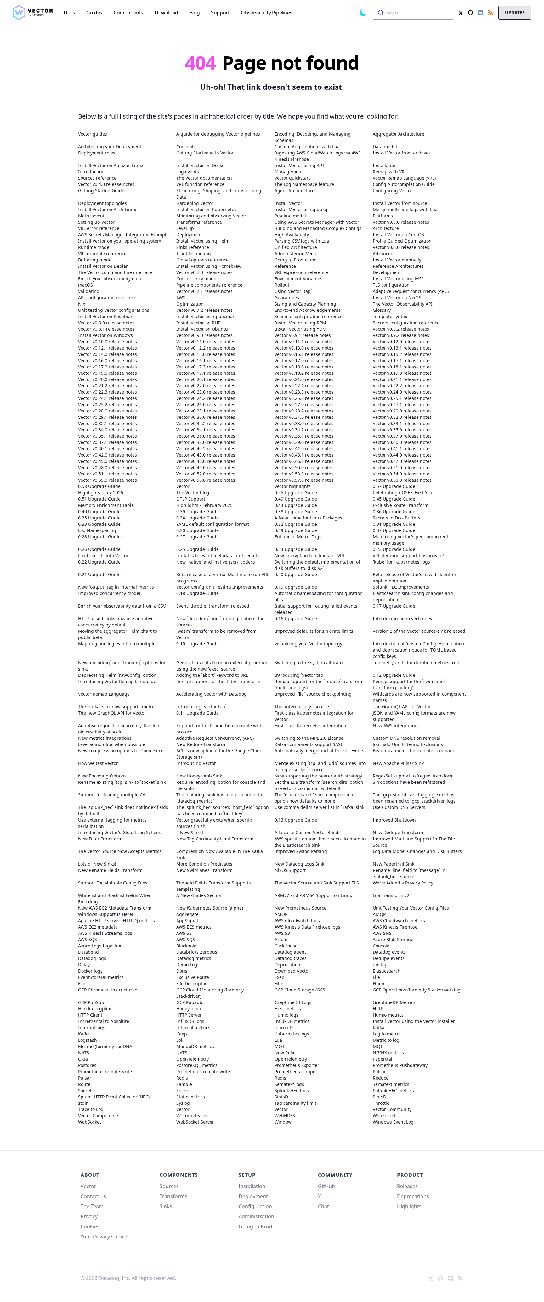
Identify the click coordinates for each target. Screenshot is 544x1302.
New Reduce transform (200, 744)
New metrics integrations (105, 738)
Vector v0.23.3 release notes (304, 392)
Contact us (93, 1196)
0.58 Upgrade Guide (99, 486)
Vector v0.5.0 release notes (401, 222)
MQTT (281, 1046)
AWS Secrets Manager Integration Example (123, 235)
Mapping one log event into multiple (117, 644)
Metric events (92, 216)
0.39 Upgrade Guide (197, 511)
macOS (85, 285)
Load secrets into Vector (103, 555)
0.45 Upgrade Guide (394, 499)
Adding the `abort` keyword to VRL (212, 675)
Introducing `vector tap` (300, 675)
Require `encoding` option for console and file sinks (220, 785)
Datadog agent (290, 952)
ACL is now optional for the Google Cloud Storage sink (219, 754)
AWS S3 (184, 933)
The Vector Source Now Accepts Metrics (120, 851)
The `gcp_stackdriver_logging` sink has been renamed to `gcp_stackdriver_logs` (415, 798)
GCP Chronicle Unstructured (108, 990)
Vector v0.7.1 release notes (204, 291)
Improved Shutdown (394, 820)
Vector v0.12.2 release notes (205, 348)
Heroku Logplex (94, 1009)
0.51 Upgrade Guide (99, 499)
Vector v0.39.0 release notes (304, 442)
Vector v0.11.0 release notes (205, 342)
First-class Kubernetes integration (310, 725)
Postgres (87, 1065)
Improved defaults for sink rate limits (314, 631)
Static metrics (190, 1097)
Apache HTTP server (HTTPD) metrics (116, 920)
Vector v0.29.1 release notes (107, 417)
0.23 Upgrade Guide (394, 549)
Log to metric (386, 1034)
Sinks (166, 1206)
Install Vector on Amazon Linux (110, 165)
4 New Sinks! (189, 832)
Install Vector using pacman (205, 316)
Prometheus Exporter (297, 1065)
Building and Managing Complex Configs (318, 228)
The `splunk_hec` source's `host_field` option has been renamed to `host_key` (222, 810)
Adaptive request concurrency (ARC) (411, 291)
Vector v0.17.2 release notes (107, 367)
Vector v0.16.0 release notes (107, 360)
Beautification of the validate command (414, 751)
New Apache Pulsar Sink (398, 763)
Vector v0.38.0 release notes (205, 442)
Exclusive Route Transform (400, 505)
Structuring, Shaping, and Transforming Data (218, 194)
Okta (83, 1059)
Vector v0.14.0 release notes (107, 354)
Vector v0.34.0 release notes (107, 430)
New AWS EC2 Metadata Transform (114, 908)
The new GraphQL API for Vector (112, 713)
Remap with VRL (390, 172)
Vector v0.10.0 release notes (107, 342)
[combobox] (413, 13)
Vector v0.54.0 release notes (402, 474)
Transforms (173, 1196)
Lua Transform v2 (391, 895)
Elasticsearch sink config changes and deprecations (413, 596)
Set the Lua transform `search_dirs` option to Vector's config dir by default (319, 785)
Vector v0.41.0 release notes (304, 449)
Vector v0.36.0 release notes (205, 436)
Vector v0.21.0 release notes (304, 379)
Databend (88, 952)
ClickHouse (286, 946)
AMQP (281, 914)
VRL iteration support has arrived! (408, 555)
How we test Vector (98, 763)
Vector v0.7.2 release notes (204, 310)
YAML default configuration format (212, 524)
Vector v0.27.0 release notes (304, 404)
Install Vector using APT (300, 165)
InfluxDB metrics (292, 1021)
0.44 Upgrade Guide (296, 505)
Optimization (190, 304)
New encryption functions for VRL (310, 555)
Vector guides (92, 134)
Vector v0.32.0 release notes (402, 417)
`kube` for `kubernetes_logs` (402, 562)
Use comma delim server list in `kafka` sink (319, 807)
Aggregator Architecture (398, 134)
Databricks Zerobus (196, 952)
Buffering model (95, 260)
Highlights (409, 1206)
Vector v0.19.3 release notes (402, 373)
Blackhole (186, 946)
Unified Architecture (296, 247)
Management (289, 172)
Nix (81, 304)
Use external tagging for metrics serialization (112, 823)
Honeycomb (188, 1009)
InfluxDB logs (190, 1021)
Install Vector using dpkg (301, 209)
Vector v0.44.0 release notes (402, 455)
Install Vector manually (397, 260)
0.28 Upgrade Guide (99, 537)
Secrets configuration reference (406, 323)
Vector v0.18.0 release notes (304, 367)
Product (410, 1174)
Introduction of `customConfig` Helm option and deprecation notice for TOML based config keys (418, 650)
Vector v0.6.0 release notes (401, 247)
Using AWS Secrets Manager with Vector (317, 222)
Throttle (381, 1103)
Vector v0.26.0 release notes (205, 404)
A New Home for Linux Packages (308, 518)
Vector (183, 486)
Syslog (183, 1103)
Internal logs (91, 1027)
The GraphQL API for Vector (402, 707)
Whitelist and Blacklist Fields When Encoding (115, 898)
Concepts (186, 146)
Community (335, 1174)
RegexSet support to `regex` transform (413, 776)
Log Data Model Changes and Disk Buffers (417, 851)
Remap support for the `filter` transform (218, 681)
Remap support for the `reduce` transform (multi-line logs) (319, 684)
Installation (385, 165)
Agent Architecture (294, 191)
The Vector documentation (204, 178)
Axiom (281, 939)
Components (179, 1174)
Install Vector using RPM (300, 323)
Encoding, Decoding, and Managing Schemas (313, 137)
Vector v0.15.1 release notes (304, 354)
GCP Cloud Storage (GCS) (300, 990)
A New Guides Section (199, 895)
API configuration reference (107, 297)
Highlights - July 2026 (100, 493)
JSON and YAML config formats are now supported (414, 716)
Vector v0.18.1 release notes (402, 367)
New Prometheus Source (300, 908)
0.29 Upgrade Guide (296, 530)
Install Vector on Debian (103, 266)
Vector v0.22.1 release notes (304, 386)
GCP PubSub (91, 1002)
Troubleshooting (193, 253)
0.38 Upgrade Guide (296, 511)
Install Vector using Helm (203, 241)
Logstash (87, 1040)
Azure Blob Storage (393, 939)
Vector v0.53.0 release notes (304, 474)
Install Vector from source (400, 203)
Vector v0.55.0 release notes (107, 480)
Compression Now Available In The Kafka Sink (219, 854)
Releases (407, 1186)
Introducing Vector (196, 763)
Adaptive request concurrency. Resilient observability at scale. (120, 728)
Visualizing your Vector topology (308, 644)
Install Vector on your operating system (119, 241)
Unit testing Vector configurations (113, 310)
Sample (184, 1084)
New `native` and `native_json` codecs (215, 562)
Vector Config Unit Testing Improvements (219, 587)
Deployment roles (96, 153)
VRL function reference (200, 184)
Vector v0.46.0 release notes (205, 461)
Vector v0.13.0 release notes (304, 348)
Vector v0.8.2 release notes (401, 329)
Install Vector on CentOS (398, 235)
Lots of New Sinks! (97, 864)
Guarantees (287, 297)
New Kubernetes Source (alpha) (209, 908)
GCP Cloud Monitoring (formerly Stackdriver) (210, 993)
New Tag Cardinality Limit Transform (214, 839)
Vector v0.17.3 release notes (205, 367)
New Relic (285, 1053)
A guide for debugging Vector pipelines (218, 134)
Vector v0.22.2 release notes (402, 386)
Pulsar (379, 1072)
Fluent (379, 983)
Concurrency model (197, 279)
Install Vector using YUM (300, 329)
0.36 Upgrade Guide (394, 511)
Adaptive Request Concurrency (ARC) (215, 738)
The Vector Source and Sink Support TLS (317, 883)
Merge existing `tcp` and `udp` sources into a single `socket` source (320, 766)
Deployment (189, 235)
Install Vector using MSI (398, 279)
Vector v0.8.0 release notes (106, 323)
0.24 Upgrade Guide (296, 549)
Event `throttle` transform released (212, 606)
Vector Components (98, 1116)
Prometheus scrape (295, 1072)
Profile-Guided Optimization (402, 241)
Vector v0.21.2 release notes (107, 386)
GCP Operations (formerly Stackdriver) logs (418, 990)
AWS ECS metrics (194, 927)
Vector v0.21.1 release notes (402, 379)
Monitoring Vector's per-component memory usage (410, 540)
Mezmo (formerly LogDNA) (105, 1046)
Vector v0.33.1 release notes (402, 423)
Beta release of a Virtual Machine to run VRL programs (222, 577)
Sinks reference (192, 247)
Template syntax (390, 316)
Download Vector (292, 971)
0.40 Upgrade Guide (99, 511)
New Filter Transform (100, 839)
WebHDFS (285, 1116)
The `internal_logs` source (302, 707)
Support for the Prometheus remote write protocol (220, 728)
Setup (247, 1174)
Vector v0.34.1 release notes (205, 430)
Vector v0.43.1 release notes (304, 455)
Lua (278, 1040)
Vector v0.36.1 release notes (304, 436)
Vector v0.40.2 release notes (205, 449)
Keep (181, 1034)
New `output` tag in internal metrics (116, 587)
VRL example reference (102, 253)
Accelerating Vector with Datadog (211, 694)
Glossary (382, 310)
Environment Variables (298, 279)
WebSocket (384, 1116)
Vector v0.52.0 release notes (205, 474)
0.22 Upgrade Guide (99, 562)
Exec (279, 977)
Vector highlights (293, 486)
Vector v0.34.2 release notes (304, 430)
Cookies (90, 1226)
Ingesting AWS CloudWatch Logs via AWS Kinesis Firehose (318, 156)
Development (387, 272)
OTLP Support (190, 499)
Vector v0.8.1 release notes (106, 329)
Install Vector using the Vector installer (414, 1021)
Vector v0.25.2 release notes (107, 404)
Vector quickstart (292, 178)
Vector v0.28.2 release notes (304, 411)
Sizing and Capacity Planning (305, 304)
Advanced (383, 253)
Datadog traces (291, 958)
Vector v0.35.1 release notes (107, 436)
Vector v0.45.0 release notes (107, 461)
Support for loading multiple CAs (113, 795)
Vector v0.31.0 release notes (304, 417)
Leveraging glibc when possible (111, 744)
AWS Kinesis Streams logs (105, 933)
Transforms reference (199, 222)
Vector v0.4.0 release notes (106, 184)
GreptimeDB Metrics (394, 1002)
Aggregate (187, 914)
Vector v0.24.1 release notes (107, 398)
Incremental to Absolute (103, 1021)
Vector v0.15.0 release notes (205, 354)
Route (84, 1084)
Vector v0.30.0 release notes (205, 417)
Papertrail (383, 1059)
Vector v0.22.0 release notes (205, 386)
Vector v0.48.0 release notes (107, 467)
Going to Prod (255, 1226)
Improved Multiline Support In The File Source (414, 842)
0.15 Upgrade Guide (197, 644)
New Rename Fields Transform (110, 870)
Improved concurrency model (109, 593)
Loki (180, 1040)
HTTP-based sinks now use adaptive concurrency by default (116, 621)
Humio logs (286, 1015)
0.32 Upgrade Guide (296, 524)
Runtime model (94, 247)
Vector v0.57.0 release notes (304, 480)
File (376, 977)
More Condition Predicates (204, 864)
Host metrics (288, 1009)
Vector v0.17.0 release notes (304, 360)
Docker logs (90, 971)
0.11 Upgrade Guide (197, 713)
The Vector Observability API (403, 304)
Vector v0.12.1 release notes (107, 348)
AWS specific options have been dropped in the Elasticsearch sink (320, 842)
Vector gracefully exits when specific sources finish (214, 823)
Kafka (378, 1027)
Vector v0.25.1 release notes (402, 398)
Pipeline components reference (209, 285)
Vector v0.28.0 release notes (107, 411)
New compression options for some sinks (121, 751)
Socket (85, 1090)
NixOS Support (290, 870)
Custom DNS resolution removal (406, 738)
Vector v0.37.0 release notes (402, 436)
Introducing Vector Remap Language (117, 681)
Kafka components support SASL (309, 744)
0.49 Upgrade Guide (296, 499)
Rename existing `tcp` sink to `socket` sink (122, 782)
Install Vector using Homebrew (208, 266)
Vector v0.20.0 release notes (107, 379)
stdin (83, 1103)
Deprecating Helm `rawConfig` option (117, 675)
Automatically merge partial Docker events (319, 751)
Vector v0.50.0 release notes (304, 467)
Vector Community (392, 1109)
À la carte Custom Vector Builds (308, 832)
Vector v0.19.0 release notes (107, 373)
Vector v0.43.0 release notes (205, 455)
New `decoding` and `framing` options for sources (220, 621)
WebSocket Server (195, 1122)
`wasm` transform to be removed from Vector (216, 634)
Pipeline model (290, 216)
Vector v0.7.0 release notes (204, 272)
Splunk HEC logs (292, 1090)
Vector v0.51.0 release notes (402, 467)
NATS (83, 1053)
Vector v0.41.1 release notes (402, 449)
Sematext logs (289, 1084)
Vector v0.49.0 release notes (205, 467)
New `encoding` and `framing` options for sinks (122, 665)
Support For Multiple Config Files (112, 883)
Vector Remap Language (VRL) (404, 178)
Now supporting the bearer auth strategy (318, 776)
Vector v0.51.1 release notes (107, 474)
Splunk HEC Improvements (401, 587)
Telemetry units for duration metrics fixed (417, 662)
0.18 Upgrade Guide (197, 593)
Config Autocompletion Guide (404, 184)
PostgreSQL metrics (197, 1065)
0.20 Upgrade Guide (296, 574)
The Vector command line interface (115, 272)
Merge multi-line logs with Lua (405, 209)
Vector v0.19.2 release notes (304, 373)
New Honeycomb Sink (199, 776)
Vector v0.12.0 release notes (402, 342)
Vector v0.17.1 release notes (402, 360)
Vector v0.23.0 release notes (205, 392)
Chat (323, 1206)
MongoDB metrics (195, 1046)
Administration (256, 1216)
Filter (280, 983)
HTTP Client (90, 1015)
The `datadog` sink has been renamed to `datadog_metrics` (219, 798)
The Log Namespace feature (304, 184)
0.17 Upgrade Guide (394, 606)
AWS (180, 297)
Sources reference (97, 178)
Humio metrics (388, 1015)
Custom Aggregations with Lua (307, 146)
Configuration (255, 1206)
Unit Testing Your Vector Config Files (411, 908)
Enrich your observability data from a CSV (122, 606)
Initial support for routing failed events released (316, 609)
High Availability (292, 235)
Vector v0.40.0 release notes (402, 442)
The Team (92, 1206)
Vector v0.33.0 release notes (304, 423)
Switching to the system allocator (309, 662)
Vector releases (192, 1116)
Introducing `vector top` (201, 707)
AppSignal (187, 920)
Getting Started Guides (102, 191)
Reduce (380, 1078)
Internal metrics (193, 1027)
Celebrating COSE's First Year (403, 493)
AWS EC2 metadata (98, 927)
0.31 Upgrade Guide (394, 524)
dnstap (380, 965)
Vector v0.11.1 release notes (304, 342)
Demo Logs (188, 965)
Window (283, 1122)
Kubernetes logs (292, 1034)
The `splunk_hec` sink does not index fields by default (123, 810)
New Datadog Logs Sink (299, 864)
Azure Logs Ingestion (100, 946)
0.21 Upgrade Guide (99, 574)
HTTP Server (189, 1015)
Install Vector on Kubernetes (206, 209)
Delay (84, 965)
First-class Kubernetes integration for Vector (314, 716)
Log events (187, 172)
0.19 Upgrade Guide (296, 587)
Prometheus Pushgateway (400, 1065)
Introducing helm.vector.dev (402, 618)
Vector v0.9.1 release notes (303, 335)
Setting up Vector (96, 222)
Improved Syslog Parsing (301, 851)
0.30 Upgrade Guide (197, 530)
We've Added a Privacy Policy (403, 883)
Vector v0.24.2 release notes (205, 398)
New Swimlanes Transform (204, 870)
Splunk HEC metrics (393, 1090)
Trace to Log (91, 1109)
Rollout (282, 285)
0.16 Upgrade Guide (296, 618)
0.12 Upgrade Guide (394, 675)
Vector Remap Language (104, 694)
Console (381, 946)
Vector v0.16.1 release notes (205, 360)
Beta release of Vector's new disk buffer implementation (414, 577)
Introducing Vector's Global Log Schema (120, 832)
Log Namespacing (97, 530)
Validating (88, 291)
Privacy (89, 1216)
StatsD (281, 1097)
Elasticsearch (386, 971)
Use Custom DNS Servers (399, 807)
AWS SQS (87, 939)
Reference (285, 266)
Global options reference (202, 260)
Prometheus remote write (105, 1072)
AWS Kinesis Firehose (395, 927)
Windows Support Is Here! (105, 914)
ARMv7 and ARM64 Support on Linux (313, 895)
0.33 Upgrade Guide (99, 524)
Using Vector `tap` (293, 291)
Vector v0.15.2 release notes (402, 354)
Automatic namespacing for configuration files (319, 596)
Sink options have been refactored (409, 782)
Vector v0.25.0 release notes (304, 398)
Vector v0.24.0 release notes (402, 392)
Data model (385, 146)
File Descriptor (191, 983)
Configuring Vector (392, 191)
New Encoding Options (102, 776)
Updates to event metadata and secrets (217, 555)
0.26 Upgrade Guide (99, 549)
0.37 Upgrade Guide (394, 530)
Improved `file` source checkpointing (313, 694)
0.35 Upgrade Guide (99, 518)
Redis (182, 1078)
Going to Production (296, 260)
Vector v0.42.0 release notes (107, 455)
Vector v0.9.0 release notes (204, 335)
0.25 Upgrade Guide (197, 549)
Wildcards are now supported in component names (419, 697)
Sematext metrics (391, 1084)
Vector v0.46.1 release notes (304, 461)
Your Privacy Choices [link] (105, 1236)
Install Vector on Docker (201, 165)
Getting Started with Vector (205, 153)
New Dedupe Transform (398, 832)
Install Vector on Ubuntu (202, 329)
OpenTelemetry (192, 1059)
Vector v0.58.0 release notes (402, 480)
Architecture (386, 228)
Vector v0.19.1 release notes (205, 373)
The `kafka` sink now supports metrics (118, 707)
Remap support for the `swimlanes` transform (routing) (410, 684)
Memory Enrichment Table (106, 505)
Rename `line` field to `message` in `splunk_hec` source (409, 873)
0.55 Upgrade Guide (296, 493)
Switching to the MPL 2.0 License (309, 738)
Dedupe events (389, 958)
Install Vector (288, 203)
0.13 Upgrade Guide (296, 820)
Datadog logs (92, 958)
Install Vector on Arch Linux (107, 209)
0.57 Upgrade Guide (394, 486)
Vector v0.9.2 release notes (401, 335)
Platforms (383, 216)
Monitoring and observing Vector (211, 216)
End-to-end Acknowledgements (308, 310)
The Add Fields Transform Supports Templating (213, 886)
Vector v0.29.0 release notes (402, 411)
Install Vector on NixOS (397, 297)
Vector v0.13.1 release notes (402, 348)
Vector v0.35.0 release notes (402, 430)
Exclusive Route (192, 977)
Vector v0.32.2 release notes (205, 423)
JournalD (284, 1027)
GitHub (326, 1186)
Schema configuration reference (309, 316)
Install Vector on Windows (105, 335)
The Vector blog (192, 493)
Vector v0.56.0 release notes (205, 480)
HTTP (378, 1009)
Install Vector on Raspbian (105, 316)
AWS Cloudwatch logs (297, 920)
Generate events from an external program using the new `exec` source (221, 665)
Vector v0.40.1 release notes (107, 449)
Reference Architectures (398, 266)
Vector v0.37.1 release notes (107, 442)
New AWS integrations (396, 725)
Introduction (91, 172)
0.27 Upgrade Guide (197, 537)
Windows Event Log (393, 1122)
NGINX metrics (388, 1053)
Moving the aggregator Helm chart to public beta (117, 634)
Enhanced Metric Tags (298, 537)
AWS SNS (382, 933)
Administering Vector (297, 253)
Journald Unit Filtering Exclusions (408, 744)
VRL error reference (98, 228)
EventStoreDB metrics (101, 977)
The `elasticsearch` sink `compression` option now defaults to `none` (314, 798)
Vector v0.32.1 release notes (107, 423)
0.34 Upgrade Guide (197, 518)
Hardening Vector (194, 203)
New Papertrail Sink (393, 864)
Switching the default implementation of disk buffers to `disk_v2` (317, 565)
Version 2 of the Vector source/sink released (419, 631)
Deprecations (289, 965)
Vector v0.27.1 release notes (402, 404)
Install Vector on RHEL (199, 323)
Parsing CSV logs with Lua (302, 241)
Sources (169, 1186)
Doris (181, 971)
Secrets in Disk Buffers (396, 518)
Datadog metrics (193, 958)
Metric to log (386, 1040)
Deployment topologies (102, 203)
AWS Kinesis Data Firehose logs (307, 927)
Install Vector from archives (402, 153)
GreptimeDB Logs (293, 1002)
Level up (185, 228)
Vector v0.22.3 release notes (107, 392)
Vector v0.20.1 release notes (205, 379)
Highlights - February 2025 (204, 505)
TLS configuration (391, 285)
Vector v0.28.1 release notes (205, 411)
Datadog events (389, 952)
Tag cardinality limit (295, 1103)
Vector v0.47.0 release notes (402, 461)
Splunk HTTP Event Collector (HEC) (114, 1097)
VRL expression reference (301, 272)
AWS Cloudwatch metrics (399, 920)
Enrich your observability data (109, 279)
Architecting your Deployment (109, 146)
